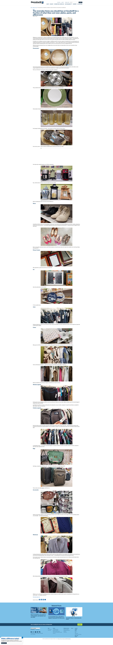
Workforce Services (59, 4)
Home (31, 7)
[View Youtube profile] (36, 632)
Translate (37, 629)
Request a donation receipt (56, 631)
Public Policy (76, 633)
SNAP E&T (65, 631)
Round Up (54, 633)
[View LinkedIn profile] (38, 632)
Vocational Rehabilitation (67, 630)
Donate (51, 4)
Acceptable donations (55, 629)
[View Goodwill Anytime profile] (40, 632)
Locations (79, 4)
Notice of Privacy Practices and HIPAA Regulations (64, 638)
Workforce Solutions (66, 629)
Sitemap (76, 636)
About (62, 2)
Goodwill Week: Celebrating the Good (73, 618)
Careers (74, 4)
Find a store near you (36, 596)
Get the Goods (50, 629)
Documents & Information (78, 634)
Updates (58, 2)
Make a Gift (67, 2)
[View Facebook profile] (32, 632)
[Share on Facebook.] (39, 599)
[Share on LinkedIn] (41, 599)
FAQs (75, 632)
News (36, 7)
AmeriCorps (65, 632)
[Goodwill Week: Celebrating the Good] (74, 616)
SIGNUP (79, 624)
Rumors (76, 631)
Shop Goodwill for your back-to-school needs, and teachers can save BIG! (38, 616)
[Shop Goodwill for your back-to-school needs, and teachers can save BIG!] (39, 612)
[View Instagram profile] (34, 632)
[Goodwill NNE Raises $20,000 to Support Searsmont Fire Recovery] (56, 614)
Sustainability (68, 4)
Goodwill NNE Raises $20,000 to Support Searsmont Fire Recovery (56, 617)
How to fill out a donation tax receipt (57, 632)
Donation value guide (55, 630)
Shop (48, 4)
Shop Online (49, 630)
